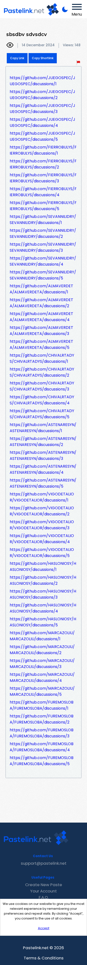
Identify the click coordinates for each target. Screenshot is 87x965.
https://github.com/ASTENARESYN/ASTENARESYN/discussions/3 (43, 455)
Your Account (43, 891)
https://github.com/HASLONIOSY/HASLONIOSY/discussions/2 (43, 580)
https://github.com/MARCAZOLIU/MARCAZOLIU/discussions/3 (42, 663)
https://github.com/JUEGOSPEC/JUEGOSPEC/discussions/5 (42, 136)
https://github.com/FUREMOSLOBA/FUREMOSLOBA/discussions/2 (41, 719)
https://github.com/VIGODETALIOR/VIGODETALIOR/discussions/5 (42, 552)
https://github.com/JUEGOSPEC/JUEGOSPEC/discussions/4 (42, 122)
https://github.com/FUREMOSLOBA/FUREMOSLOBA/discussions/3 (41, 733)
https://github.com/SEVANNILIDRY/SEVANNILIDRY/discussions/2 (43, 233)
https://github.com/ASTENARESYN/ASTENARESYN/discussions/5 (43, 483)
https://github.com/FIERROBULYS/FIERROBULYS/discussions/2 (43, 164)
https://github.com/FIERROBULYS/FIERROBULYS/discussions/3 (43, 178)
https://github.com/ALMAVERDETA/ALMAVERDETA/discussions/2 (41, 303)
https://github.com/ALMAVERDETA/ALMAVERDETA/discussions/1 (41, 289)
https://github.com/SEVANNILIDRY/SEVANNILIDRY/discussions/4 (43, 261)
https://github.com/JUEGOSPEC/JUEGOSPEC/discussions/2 (42, 95)
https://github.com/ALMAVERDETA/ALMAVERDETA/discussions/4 (41, 317)
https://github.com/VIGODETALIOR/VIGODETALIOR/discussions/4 (42, 539)
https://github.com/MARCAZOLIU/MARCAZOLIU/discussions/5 (42, 691)
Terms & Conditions (44, 958)
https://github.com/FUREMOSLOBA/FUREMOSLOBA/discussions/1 (41, 705)
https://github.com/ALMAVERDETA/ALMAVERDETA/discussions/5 (41, 344)
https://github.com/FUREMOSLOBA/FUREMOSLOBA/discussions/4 (41, 747)
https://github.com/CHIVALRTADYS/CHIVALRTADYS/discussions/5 (42, 414)
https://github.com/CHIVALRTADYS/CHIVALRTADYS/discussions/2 (42, 372)
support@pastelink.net (43, 863)
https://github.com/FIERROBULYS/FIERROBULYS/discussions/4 (43, 192)
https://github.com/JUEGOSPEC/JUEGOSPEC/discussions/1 (42, 81)
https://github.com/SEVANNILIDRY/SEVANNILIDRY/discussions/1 (43, 219)
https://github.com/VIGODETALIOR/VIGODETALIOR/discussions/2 (42, 511)
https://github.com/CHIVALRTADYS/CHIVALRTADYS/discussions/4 (42, 400)
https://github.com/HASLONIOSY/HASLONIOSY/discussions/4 (43, 608)
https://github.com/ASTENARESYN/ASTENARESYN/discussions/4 (43, 469)
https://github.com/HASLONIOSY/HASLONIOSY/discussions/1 (43, 566)
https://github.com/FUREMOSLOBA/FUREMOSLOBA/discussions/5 (41, 761)
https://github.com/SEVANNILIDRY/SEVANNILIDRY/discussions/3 (43, 247)
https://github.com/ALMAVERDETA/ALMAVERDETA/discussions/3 (41, 330)
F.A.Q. (44, 897)
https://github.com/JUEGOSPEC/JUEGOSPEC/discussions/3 (42, 108)
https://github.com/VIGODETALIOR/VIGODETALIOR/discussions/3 (42, 525)
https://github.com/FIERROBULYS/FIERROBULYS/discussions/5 (43, 206)
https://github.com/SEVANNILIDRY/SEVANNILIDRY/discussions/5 (43, 275)
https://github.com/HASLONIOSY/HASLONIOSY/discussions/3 (43, 594)
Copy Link (17, 58)
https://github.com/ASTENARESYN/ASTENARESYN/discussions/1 (43, 428)
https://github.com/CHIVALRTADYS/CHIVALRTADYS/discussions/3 (42, 386)
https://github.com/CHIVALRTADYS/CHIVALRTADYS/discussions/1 (42, 358)
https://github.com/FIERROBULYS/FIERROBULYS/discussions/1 (43, 150)
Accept (43, 928)
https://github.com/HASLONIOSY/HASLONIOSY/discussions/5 (43, 622)
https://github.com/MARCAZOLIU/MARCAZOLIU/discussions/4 (42, 677)
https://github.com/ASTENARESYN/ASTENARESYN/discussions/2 (43, 441)
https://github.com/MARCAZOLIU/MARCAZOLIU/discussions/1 (42, 636)
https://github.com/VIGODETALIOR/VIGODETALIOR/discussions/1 (42, 497)
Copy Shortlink (42, 58)
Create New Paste (43, 885)
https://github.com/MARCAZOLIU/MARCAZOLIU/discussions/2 (42, 650)
